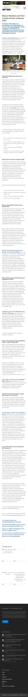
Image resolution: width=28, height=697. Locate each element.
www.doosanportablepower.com (16, 515)
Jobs (3, 684)
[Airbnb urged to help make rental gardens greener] (8, 566)
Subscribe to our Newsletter (8, 686)
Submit (5, 621)
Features (4, 677)
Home (3, 672)
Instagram (17, 528)
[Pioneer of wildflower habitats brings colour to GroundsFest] (20, 566)
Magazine (4, 681)
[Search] (20, 8)
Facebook (16, 533)
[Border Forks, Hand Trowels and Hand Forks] (20, 589)
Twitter (10, 528)
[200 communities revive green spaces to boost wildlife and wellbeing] (20, 578)
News (3, 674)
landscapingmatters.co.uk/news (13, 522)
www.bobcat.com (14, 508)
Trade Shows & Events (7, 679)
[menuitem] (20, 8)
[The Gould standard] (20, 554)
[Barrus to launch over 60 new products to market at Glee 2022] (8, 554)
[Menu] (24, 8)
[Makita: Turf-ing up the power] (8, 578)
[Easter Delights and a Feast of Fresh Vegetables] (8, 589)
